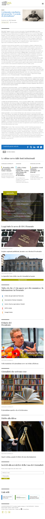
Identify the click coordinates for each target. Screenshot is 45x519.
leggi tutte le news (22, 279)
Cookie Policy (12, 509)
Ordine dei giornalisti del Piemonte (14, 296)
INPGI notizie (8, 308)
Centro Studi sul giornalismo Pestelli (15, 304)
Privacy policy (6, 476)
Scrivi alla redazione (10, 151)
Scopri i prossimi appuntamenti (22, 216)
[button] (43, 497)
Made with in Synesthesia (22, 509)
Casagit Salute (9, 312)
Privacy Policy (4, 509)
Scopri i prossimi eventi (22, 204)
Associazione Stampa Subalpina (13, 300)
